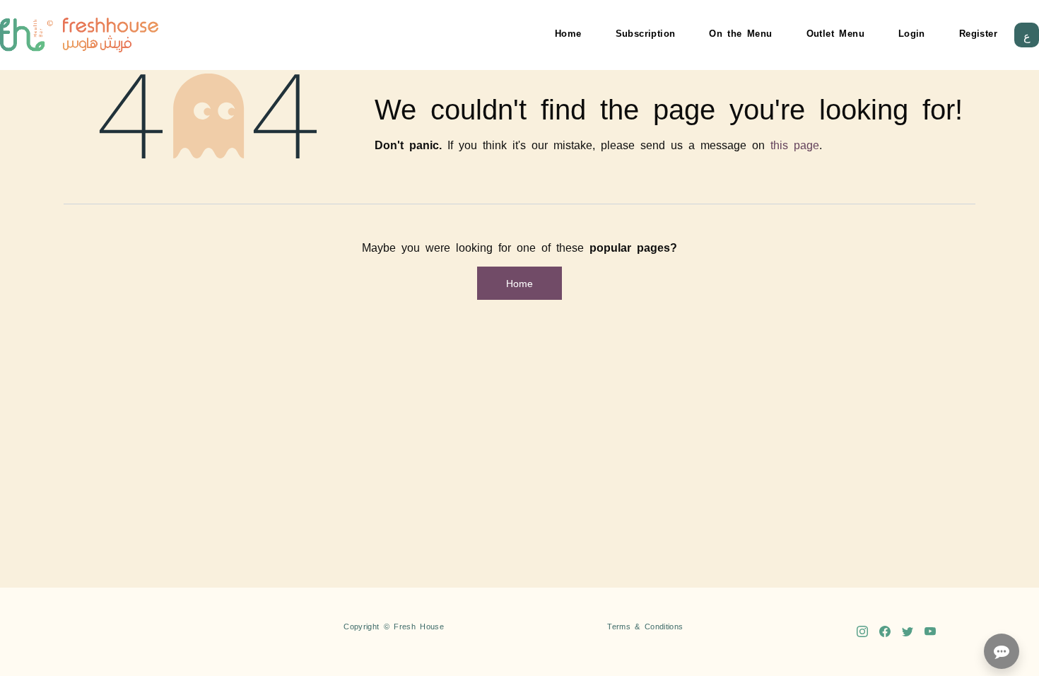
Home (568, 32)
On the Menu (740, 32)
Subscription (646, 32)
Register (978, 32)
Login (911, 32)
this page (794, 144)
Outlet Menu (835, 32)
